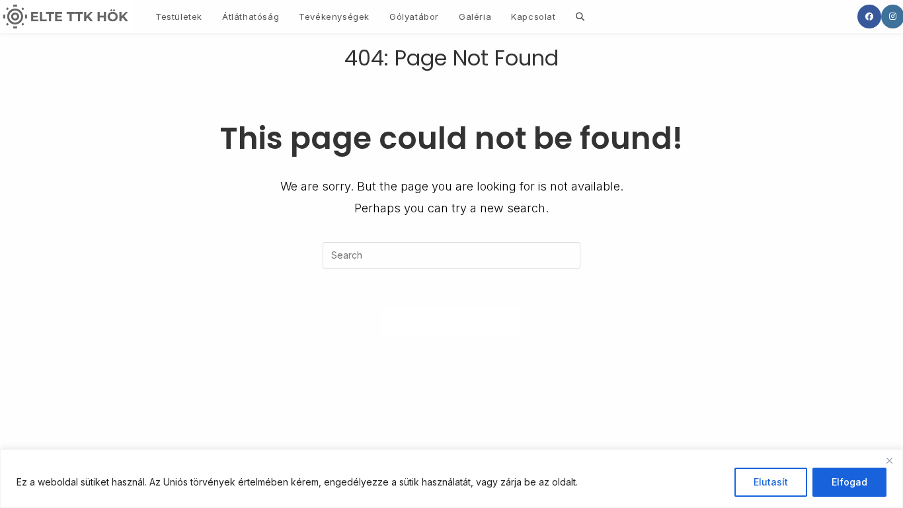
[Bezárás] (889, 460)
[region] (451, 478)
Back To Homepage (452, 322)
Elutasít (771, 481)
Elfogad (849, 481)
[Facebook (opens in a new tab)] (869, 16)
